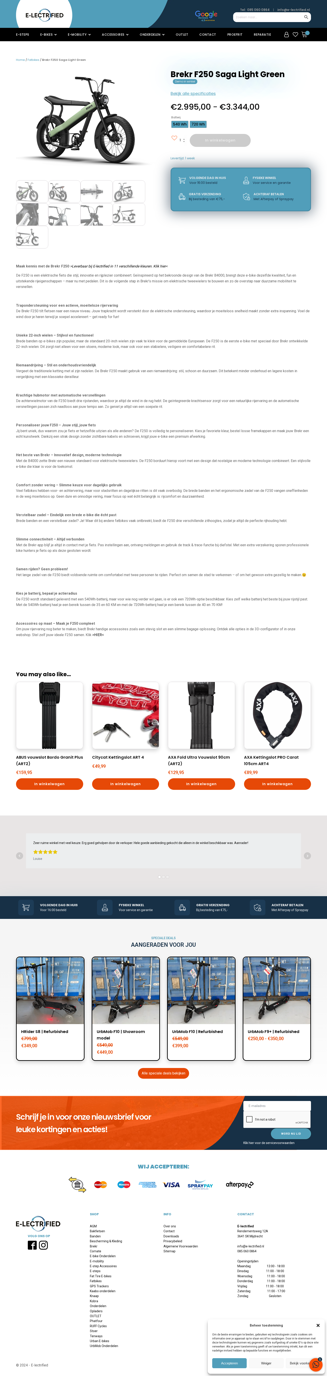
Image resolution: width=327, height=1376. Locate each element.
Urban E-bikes (99, 1341)
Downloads (171, 1236)
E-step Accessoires (103, 1266)
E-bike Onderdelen (103, 1256)
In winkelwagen (220, 140)
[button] (318, 1325)
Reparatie (262, 34)
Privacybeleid (173, 1241)
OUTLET (95, 1316)
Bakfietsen (97, 1231)
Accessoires (113, 34)
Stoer (94, 1331)
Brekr (93, 1246)
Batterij (176, 117)
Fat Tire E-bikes (100, 1276)
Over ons (170, 1226)
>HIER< (98, 635)
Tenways (96, 1336)
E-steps (22, 34)
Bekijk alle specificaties (193, 93)
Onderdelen (150, 34)
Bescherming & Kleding (106, 1241)
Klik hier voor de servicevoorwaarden (269, 1143)
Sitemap (170, 1251)
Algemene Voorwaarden (181, 1246)
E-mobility (77, 34)
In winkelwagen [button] (49, 784)
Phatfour (96, 1321)
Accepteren (229, 1363)
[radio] (180, 124)
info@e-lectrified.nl (293, 10)
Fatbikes (33, 60)
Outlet (182, 34)
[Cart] (305, 34)
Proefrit (235, 34)
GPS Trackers (99, 1286)
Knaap (94, 1296)
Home (20, 60)
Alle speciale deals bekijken (163, 1073)
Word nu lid (291, 1133)
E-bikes (46, 34)
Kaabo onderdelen (102, 1291)
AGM (93, 1226)
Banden (95, 1236)
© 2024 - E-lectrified (32, 1365)
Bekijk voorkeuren (303, 1363)
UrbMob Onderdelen (104, 1346)
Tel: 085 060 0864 (255, 10)
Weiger (266, 1363)
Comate (95, 1251)
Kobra (94, 1301)
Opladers (96, 1311)
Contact (207, 34)
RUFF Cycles (98, 1326)
